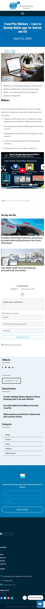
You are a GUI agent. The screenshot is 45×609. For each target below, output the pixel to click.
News (7, 444)
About (1, 554)
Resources (3, 557)
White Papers (10, 453)
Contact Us (3, 564)
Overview (2, 561)
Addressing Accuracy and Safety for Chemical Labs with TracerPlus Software (22, 415)
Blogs (7, 435)
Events (8, 439)
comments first (28, 289)
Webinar (8, 449)
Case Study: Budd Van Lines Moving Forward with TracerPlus (22, 261)
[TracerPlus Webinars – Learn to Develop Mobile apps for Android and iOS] (22, 67)
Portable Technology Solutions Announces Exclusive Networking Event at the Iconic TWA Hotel (22, 232)
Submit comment (23, 337)
